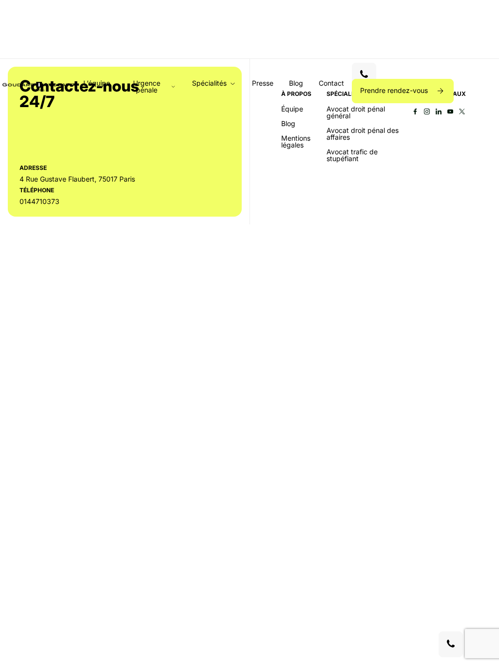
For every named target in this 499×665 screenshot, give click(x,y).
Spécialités (209, 83)
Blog (296, 83)
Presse (262, 83)
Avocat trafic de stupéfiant (352, 155)
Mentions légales (295, 141)
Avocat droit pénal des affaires (362, 134)
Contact (331, 83)
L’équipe (96, 83)
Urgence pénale (146, 86)
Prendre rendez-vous (395, 90)
